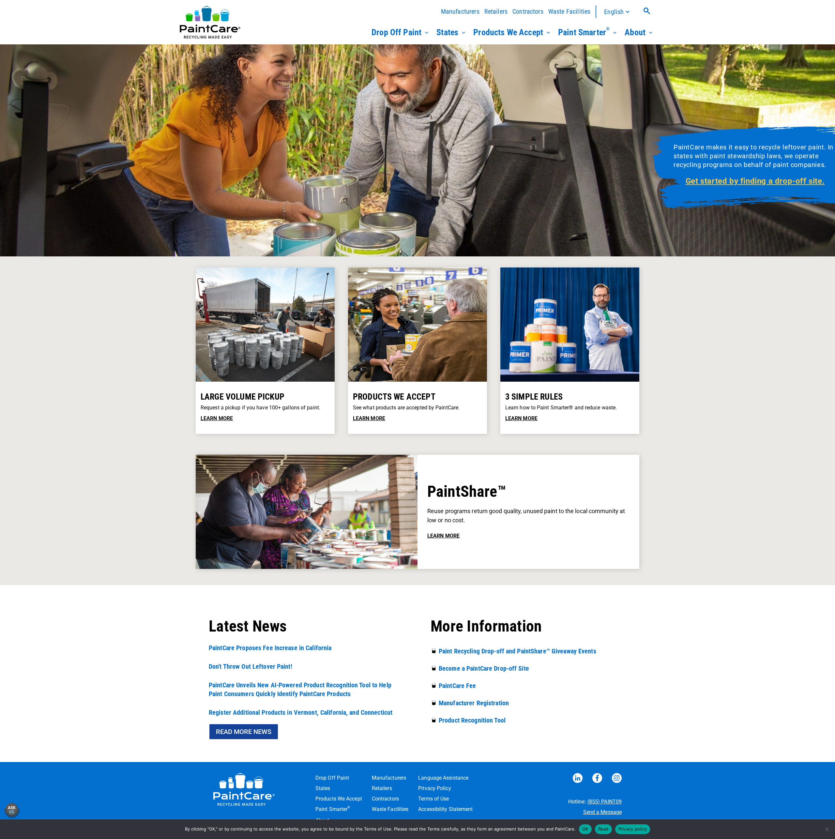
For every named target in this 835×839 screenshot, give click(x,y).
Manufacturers (460, 11)
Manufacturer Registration (474, 703)
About (635, 32)
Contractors (527, 11)
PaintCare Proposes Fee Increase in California (270, 648)
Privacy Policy (434, 788)
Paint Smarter (584, 31)
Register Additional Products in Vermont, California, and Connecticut (300, 712)
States (447, 32)
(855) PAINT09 (604, 802)
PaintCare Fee (457, 686)
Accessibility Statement (445, 809)
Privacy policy (632, 828)
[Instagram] (617, 779)
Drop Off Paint (396, 32)
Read (603, 828)
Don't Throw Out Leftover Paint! (250, 666)
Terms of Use (433, 799)
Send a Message (602, 812)
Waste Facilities (569, 11)
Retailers (496, 11)
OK (585, 828)
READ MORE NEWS (243, 732)
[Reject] (827, 829)
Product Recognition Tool (472, 720)
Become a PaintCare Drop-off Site (484, 668)
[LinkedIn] (578, 779)
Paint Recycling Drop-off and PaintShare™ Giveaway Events (517, 651)
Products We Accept (508, 32)
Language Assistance (443, 778)
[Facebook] (597, 779)
